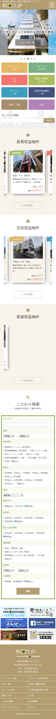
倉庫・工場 (6, 695)
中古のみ (19, 506)
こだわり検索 (7, 701)
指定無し (30, 506)
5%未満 (8, 473)
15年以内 (39, 518)
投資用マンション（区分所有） (18, 447)
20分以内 (40, 533)
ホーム (32, 707)
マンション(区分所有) (38, 678)
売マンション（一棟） (14, 454)
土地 (7, 461)
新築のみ (9, 506)
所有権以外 (18, 581)
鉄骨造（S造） (18, 548)
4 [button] (31, 59)
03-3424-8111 (31, 668)
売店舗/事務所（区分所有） (16, 450)
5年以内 (18, 518)
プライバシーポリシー (11, 707)
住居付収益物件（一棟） (15, 458)
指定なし (15, 461)
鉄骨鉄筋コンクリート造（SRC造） (20, 555)
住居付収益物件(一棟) (38, 690)
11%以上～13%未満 (13, 480)
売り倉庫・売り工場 (37, 458)
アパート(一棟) (7, 690)
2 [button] (25, 59)
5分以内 (8, 533)
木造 (7, 548)
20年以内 (9, 521)
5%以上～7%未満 (22, 473)
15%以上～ (10, 483)
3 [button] (28, 59)
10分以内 (19, 533)
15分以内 (30, 533)
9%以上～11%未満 (13, 476)
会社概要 (33, 701)
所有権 (8, 581)
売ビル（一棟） (33, 454)
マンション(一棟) (8, 678)
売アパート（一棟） (40, 450)
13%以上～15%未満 (33, 480)
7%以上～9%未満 (39, 473)
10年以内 (28, 518)
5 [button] (35, 59)
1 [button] (21, 59)
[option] (28, 32)
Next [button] (51, 173)
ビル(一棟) (5, 684)
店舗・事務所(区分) (37, 684)
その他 (41, 555)
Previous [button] (4, 173)
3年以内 (8, 518)
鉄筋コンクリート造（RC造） (18, 552)
